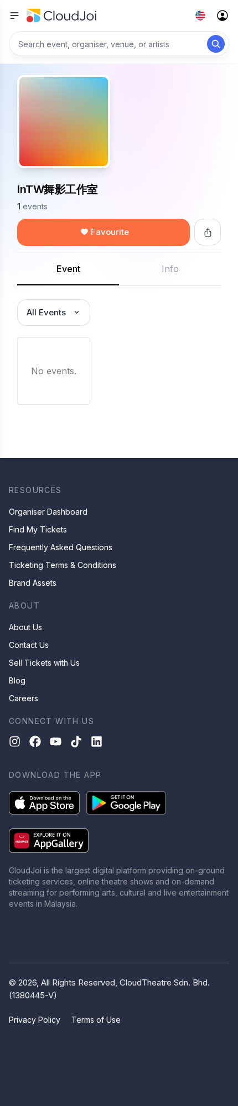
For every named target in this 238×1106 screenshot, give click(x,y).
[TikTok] (76, 741)
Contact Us (29, 645)
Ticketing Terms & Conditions (62, 565)
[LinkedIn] (96, 741)
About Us (25, 627)
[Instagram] (14, 741)
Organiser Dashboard (48, 511)
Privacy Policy (34, 1019)
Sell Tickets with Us (44, 662)
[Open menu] (14, 15)
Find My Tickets (38, 529)
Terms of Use (96, 1019)
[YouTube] (55, 741)
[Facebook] (35, 741)
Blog (17, 680)
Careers (23, 698)
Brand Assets (32, 582)
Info (170, 268)
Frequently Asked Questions (60, 547)
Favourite (110, 232)
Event (68, 268)
